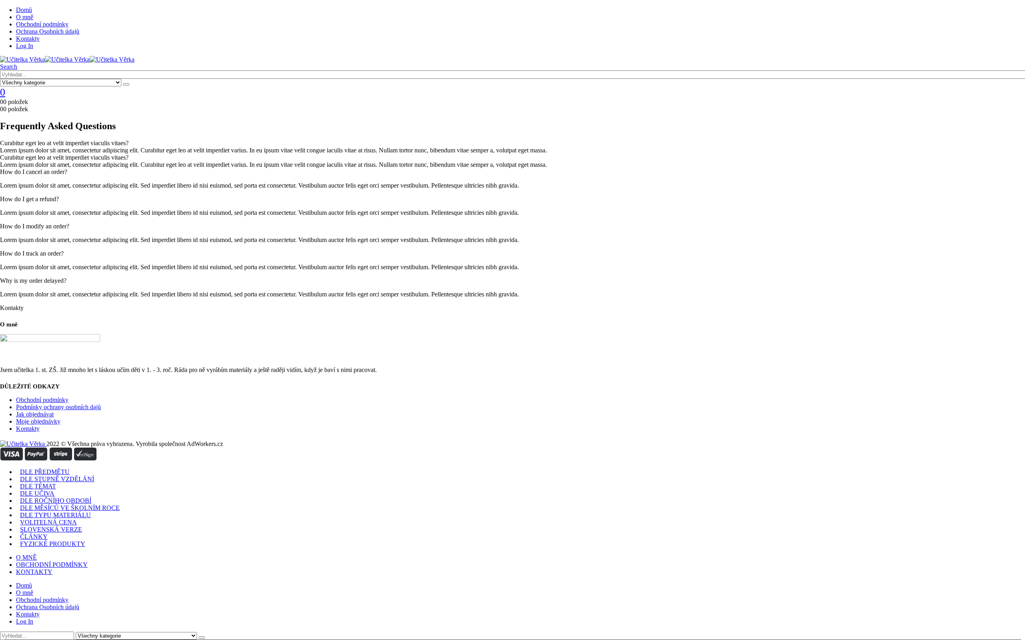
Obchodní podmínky (42, 24)
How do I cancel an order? (33, 171)
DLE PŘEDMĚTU (45, 471)
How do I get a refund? (29, 199)
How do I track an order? (32, 253)
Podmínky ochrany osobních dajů (58, 407)
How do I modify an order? (34, 226)
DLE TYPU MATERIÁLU (55, 515)
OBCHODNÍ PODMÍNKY (52, 564)
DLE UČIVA (37, 493)
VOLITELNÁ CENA (48, 522)
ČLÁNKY (34, 536)
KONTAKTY (34, 571)
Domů (24, 9)
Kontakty (28, 38)
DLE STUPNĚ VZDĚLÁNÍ (57, 479)
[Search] (126, 84)
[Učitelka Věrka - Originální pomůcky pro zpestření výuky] (67, 59)
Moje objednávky (38, 421)
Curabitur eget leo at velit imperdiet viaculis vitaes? (64, 143)
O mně (24, 17)
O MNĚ (26, 557)
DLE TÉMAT (38, 486)
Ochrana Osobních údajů (47, 31)
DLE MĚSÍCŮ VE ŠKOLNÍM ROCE (70, 507)
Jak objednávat (35, 414)
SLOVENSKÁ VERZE (51, 529)
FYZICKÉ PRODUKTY (52, 543)
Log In (24, 45)
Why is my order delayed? (33, 280)
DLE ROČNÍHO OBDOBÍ (55, 500)
